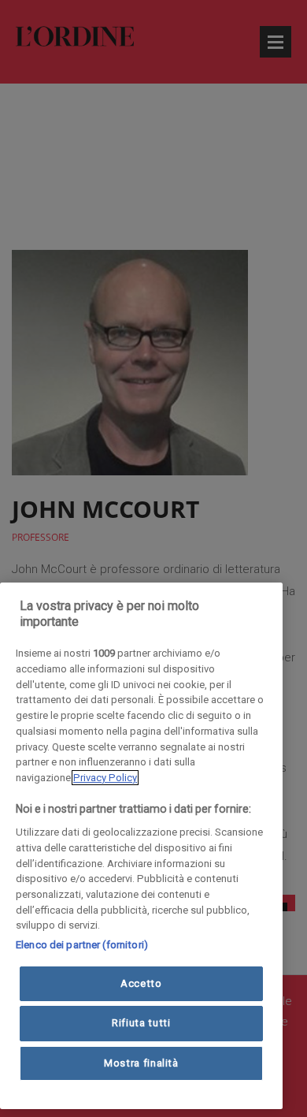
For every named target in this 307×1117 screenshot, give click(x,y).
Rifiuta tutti (141, 1023)
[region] (141, 846)
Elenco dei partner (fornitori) (82, 945)
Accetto (141, 983)
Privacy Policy (105, 778)
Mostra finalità (141, 1063)
